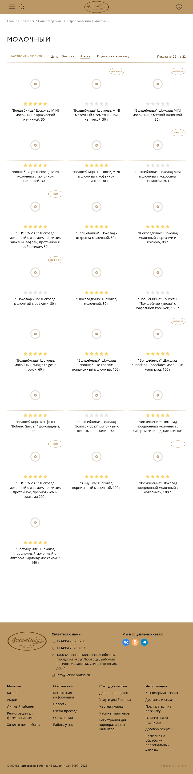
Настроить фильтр (26, 56)
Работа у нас (63, 724)
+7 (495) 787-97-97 (70, 648)
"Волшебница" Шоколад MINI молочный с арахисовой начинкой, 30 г (35, 115)
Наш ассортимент (51, 21)
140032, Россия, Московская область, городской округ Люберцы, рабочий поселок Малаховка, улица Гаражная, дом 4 (86, 661)
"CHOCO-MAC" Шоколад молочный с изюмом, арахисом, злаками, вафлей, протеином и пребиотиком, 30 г (35, 240)
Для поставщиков (113, 692)
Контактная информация (63, 694)
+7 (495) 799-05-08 (70, 641)
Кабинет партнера (114, 713)
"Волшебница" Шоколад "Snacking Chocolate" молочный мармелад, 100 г (157, 365)
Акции (12, 699)
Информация (156, 686)
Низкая (85, 56)
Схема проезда (65, 711)
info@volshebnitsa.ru (73, 675)
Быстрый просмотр (35, 94)
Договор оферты (158, 729)
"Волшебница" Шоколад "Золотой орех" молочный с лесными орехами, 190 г (96, 426)
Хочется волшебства (23, 724)
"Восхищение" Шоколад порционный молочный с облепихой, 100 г (157, 487)
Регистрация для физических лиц (20, 715)
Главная (13, 21)
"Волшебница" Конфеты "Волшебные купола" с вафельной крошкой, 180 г (157, 303)
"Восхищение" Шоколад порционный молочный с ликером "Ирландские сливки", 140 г (35, 556)
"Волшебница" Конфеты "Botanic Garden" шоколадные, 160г (35, 426)
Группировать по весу (113, 56)
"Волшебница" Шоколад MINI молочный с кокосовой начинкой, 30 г (157, 176)
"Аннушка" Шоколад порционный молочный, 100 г (96, 485)
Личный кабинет (21, 706)
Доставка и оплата (160, 699)
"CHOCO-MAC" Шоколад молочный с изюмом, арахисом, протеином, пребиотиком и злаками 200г (35, 490)
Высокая (68, 56)
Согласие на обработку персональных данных (157, 743)
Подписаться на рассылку (158, 708)
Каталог (29, 21)
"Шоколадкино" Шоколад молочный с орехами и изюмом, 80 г (157, 237)
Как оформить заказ (161, 692)
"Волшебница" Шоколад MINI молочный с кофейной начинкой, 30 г (96, 176)
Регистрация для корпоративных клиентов (113, 724)
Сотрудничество (113, 686)
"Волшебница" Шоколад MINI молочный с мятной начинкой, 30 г (158, 115)
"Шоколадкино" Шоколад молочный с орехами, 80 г (35, 301)
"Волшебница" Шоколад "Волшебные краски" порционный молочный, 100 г (96, 365)
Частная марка (111, 706)
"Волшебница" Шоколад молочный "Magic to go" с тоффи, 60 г (35, 365)
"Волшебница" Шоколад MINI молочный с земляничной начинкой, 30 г (96, 115)
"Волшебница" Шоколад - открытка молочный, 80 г (96, 235)
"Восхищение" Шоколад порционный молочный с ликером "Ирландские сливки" (157, 426)
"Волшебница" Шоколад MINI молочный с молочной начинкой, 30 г (35, 176)
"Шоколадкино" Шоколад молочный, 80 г (96, 301)
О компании (63, 686)
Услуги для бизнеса (115, 699)
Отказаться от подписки (156, 719)
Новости (60, 704)
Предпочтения (80, 21)
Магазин (14, 686)
